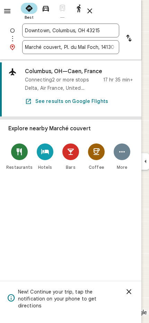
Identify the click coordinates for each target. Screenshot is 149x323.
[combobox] (70, 30)
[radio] (29, 10)
